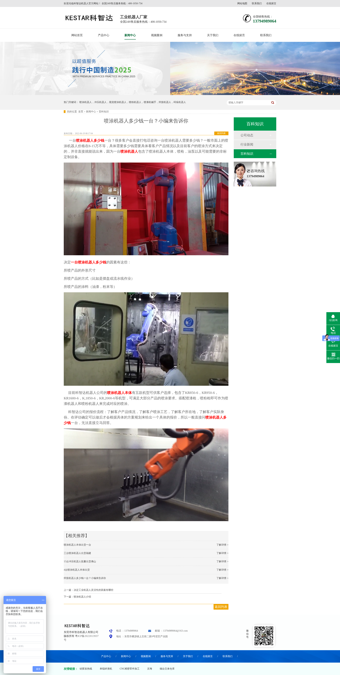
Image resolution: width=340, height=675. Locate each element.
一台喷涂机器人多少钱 (88, 262)
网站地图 (242, 3)
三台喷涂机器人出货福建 (77, 553)
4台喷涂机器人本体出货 (77, 569)
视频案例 (156, 35)
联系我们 (257, 3)
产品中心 (103, 35)
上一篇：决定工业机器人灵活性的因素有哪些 (88, 590)
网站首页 (77, 35)
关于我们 (212, 35)
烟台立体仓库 (167, 668)
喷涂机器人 (129, 151)
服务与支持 (185, 35)
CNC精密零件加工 (130, 668)
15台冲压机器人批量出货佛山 (80, 561)
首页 (80, 111)
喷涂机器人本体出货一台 (77, 544)
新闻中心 (130, 35)
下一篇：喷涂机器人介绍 (77, 596)
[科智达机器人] (77, 628)
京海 (149, 668)
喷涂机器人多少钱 (90, 140)
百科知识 (104, 111)
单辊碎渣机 (106, 668)
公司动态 (246, 135)
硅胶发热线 (86, 668)
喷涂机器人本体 (119, 393)
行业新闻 (246, 144)
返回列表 (221, 133)
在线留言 (271, 3)
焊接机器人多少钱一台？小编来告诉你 (85, 578)
